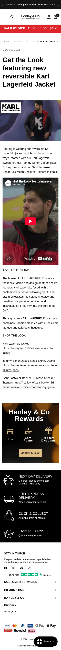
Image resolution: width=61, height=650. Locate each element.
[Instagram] (16, 568)
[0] (54, 17)
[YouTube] (24, 568)
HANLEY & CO (14, 597)
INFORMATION (14, 589)
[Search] (11, 17)
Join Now (30, 453)
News (17, 41)
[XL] (45, 28)
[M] (34, 28)
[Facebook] (8, 568)
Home (6, 41)
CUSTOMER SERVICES (20, 582)
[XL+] (53, 28)
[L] (39, 28)
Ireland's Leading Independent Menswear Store (30, 4)
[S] (28, 28)
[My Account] (49, 17)
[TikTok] (32, 568)
